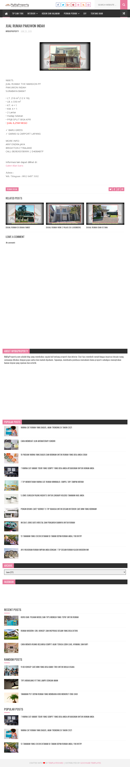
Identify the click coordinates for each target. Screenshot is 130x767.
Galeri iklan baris (14, 165)
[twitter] (63, 5)
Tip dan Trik (17, 13)
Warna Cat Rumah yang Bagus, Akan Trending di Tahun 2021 (46, 427)
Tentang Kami (97, 13)
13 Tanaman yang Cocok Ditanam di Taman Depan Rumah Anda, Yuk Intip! (51, 536)
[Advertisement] (65, 319)
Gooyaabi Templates (90, 763)
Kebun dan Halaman (51, 13)
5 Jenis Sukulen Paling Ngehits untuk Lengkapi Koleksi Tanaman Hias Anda (52, 495)
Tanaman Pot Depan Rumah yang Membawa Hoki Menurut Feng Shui (49, 694)
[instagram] (88, 5)
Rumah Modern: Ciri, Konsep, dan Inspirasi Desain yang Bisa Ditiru (49, 630)
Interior (31, 13)
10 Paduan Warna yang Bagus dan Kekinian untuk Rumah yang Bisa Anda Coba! (54, 454)
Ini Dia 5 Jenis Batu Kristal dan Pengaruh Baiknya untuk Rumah (48, 522)
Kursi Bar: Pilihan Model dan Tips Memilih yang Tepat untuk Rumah (50, 617)
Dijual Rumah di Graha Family (18, 227)
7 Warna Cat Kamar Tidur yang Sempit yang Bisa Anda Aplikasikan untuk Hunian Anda (57, 468)
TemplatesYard (55, 763)
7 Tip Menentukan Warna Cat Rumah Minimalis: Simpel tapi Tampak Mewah (52, 481)
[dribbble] (78, 5)
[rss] (83, 5)
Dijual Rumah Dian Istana (97, 227)
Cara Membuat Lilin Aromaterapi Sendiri (38, 441)
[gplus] (68, 5)
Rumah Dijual (12, 189)
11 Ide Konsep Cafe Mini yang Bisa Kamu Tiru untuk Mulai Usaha (47, 666)
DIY (85, 13)
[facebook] (58, 5)
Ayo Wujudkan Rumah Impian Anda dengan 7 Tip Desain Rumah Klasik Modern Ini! (55, 549)
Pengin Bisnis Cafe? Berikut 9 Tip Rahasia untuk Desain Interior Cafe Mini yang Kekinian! (59, 508)
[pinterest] (73, 5)
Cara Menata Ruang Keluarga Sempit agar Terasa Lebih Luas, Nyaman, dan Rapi (54, 644)
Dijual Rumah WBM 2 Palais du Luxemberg (63, 227)
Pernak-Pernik (70, 13)
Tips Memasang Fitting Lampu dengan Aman (39, 680)
